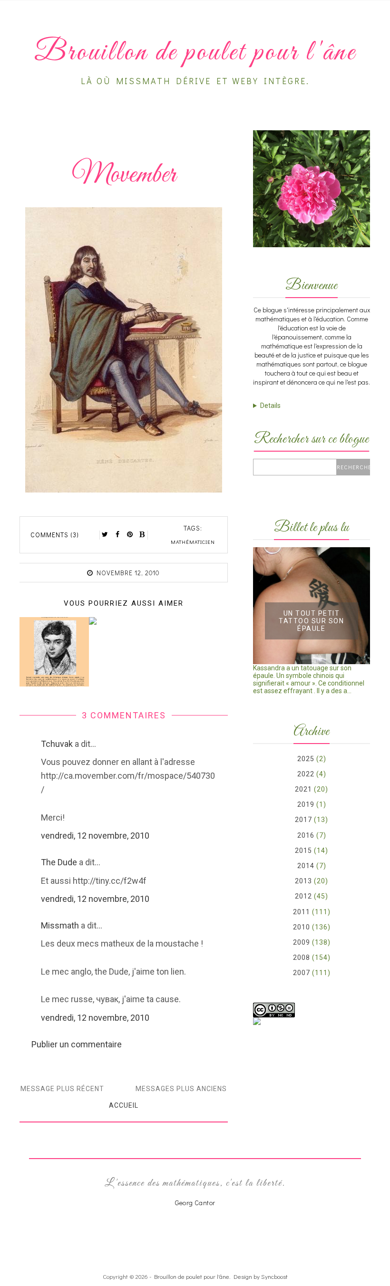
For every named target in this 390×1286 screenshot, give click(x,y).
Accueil (123, 1105)
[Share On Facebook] (117, 534)
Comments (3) (54, 534)
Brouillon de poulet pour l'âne (191, 1276)
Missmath (60, 925)
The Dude (59, 862)
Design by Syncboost (261, 1276)
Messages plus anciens (181, 1089)
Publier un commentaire (76, 1044)
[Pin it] (130, 534)
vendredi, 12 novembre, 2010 (95, 836)
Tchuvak (57, 744)
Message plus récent (62, 1089)
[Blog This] (142, 534)
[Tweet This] (105, 534)
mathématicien (193, 541)
